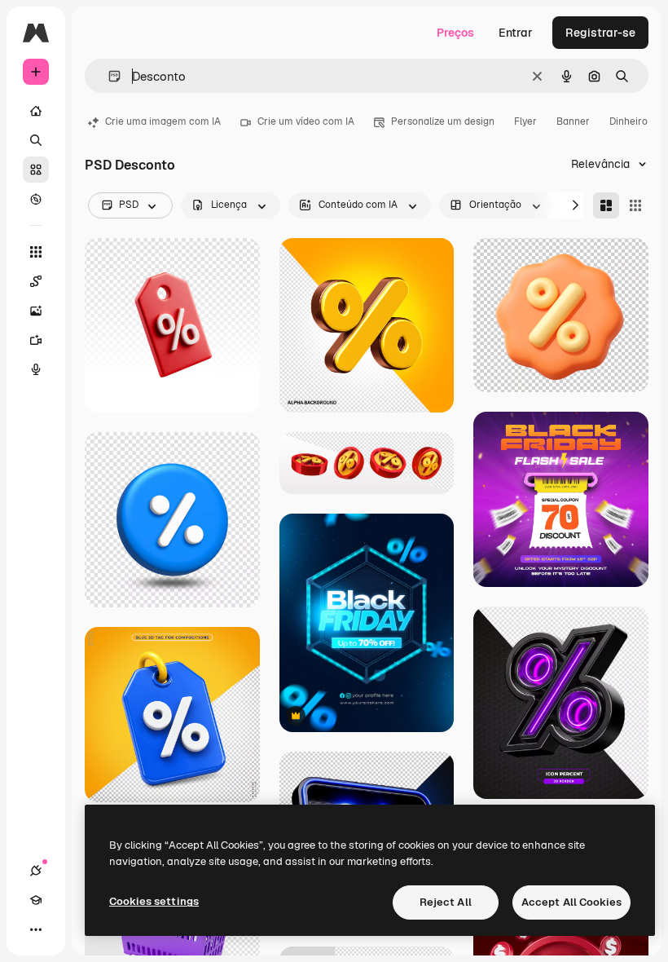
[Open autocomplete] (108, 76)
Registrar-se (600, 32)
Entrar (516, 32)
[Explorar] (36, 199)
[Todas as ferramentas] (36, 252)
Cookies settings (154, 901)
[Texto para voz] (36, 369)
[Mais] (36, 929)
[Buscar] (36, 140)
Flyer (525, 121)
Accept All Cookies (571, 902)
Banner (573, 121)
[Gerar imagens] (36, 311)
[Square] (635, 205)
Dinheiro (628, 121)
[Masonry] (606, 205)
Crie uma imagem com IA (163, 121)
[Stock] (36, 170)
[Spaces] (36, 281)
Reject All (446, 902)
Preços (455, 32)
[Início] (36, 111)
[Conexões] (36, 871)
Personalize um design (442, 121)
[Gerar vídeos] (36, 340)
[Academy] (36, 900)
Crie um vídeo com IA (305, 121)
